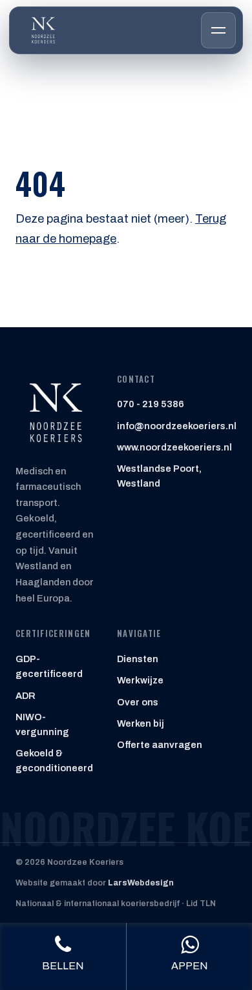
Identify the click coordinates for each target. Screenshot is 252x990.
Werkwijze (140, 680)
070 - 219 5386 (150, 404)
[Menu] (218, 30)
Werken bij (140, 723)
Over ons (137, 702)
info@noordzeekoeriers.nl (176, 426)
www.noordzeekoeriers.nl (174, 447)
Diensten (137, 659)
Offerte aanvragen (159, 745)
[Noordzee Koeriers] (43, 30)
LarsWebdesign (141, 882)
